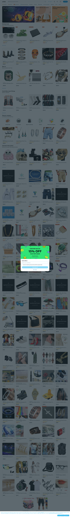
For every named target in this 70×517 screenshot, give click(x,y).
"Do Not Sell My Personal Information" (55, 513)
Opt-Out (62, 515)
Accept (59, 515)
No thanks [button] (35, 269)
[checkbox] (22, 264)
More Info (67, 515)
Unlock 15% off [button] (35, 267)
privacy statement (41, 512)
